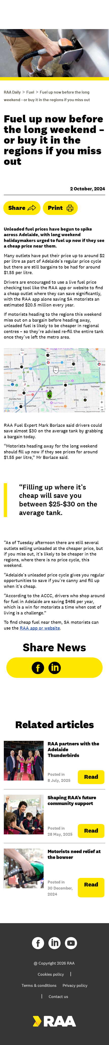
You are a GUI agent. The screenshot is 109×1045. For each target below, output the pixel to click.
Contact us (58, 996)
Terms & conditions (39, 985)
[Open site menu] (96, 13)
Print (55, 208)
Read (91, 777)
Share (16, 208)
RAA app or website (40, 628)
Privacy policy (75, 985)
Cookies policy (51, 974)
